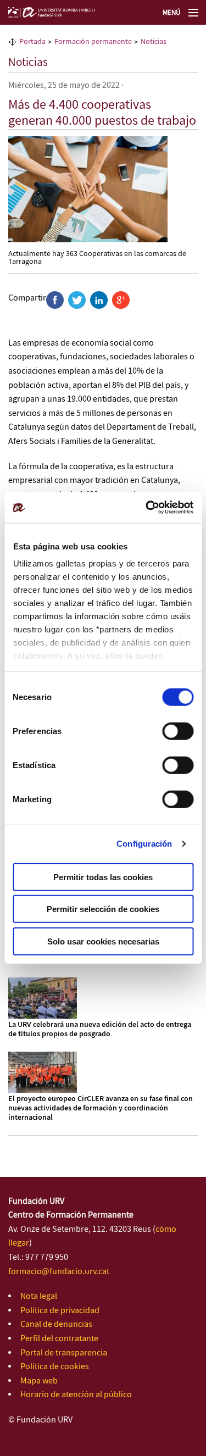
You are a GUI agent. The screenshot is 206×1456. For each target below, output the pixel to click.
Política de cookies (54, 1366)
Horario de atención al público (76, 1395)
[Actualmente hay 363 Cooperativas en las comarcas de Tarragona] (88, 188)
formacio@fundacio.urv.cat (58, 1271)
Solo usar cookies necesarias (103, 941)
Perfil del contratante (59, 1338)
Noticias (28, 62)
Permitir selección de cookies (103, 909)
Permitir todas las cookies (103, 876)
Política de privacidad (59, 1310)
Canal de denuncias (56, 1324)
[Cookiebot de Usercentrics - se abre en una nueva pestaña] (146, 508)
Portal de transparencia (63, 1353)
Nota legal (38, 1296)
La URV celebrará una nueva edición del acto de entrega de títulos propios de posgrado (99, 1029)
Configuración (144, 843)
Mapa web (39, 1381)
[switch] (177, 731)
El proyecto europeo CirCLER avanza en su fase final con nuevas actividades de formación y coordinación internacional (100, 1108)
